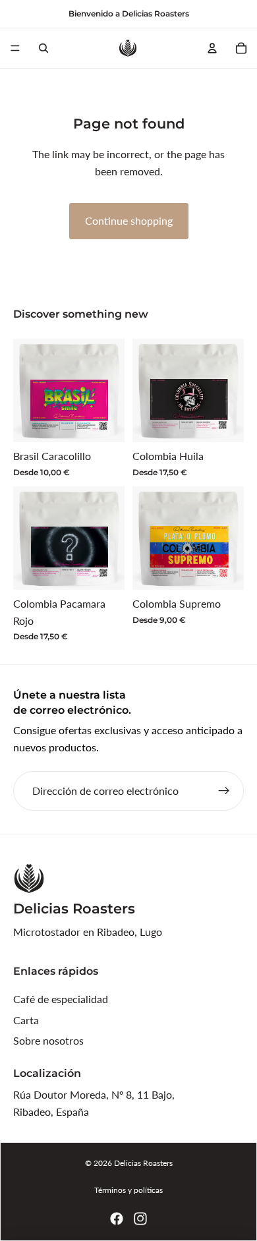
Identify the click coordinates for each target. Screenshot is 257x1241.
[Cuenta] (212, 48)
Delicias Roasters (143, 1163)
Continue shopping (129, 220)
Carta (26, 1020)
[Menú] (15, 48)
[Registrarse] (224, 791)
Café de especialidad (60, 999)
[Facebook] (117, 1219)
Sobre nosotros (48, 1040)
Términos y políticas (128, 1190)
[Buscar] (43, 48)
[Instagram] (140, 1219)
